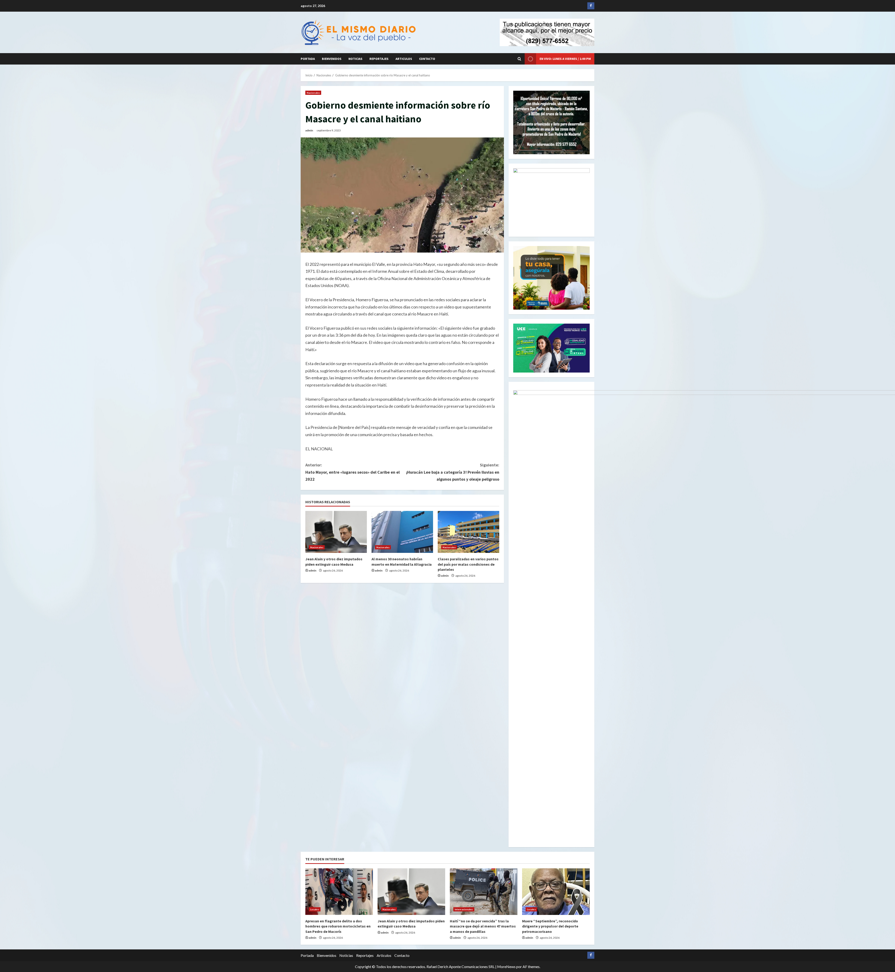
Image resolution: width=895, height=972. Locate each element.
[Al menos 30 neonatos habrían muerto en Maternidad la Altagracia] (402, 532)
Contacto (427, 59)
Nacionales (313, 92)
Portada (308, 59)
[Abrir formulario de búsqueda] (519, 58)
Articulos (404, 59)
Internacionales (464, 909)
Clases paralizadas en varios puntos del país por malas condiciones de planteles (468, 564)
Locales (314, 909)
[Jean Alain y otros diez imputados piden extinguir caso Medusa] (336, 532)
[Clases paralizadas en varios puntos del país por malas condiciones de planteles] (468, 532)
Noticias (355, 59)
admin (309, 130)
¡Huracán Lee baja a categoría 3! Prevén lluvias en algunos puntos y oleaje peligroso (452, 472)
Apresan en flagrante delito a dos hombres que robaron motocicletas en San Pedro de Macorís (338, 926)
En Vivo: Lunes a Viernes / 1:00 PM (565, 59)
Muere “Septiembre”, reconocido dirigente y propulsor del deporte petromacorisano (550, 926)
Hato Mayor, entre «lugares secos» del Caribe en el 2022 (352, 472)
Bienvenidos (331, 59)
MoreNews (506, 966)
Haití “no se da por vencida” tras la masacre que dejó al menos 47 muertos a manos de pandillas (483, 926)
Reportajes (379, 59)
